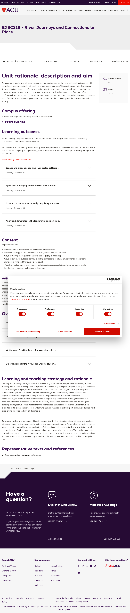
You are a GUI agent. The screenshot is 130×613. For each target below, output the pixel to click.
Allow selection (65, 331)
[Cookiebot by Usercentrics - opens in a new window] (109, 280)
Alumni (30, 2)
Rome (53, 570)
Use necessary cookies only (28, 331)
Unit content (74, 61)
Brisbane (38, 575)
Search (123, 10)
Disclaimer (30, 598)
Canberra (39, 580)
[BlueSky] (79, 572)
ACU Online (55, 580)
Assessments (96, 61)
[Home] (10, 10)
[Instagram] (83, 566)
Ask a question (55, 538)
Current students (94, 2)
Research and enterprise (95, 10)
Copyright (19, 598)
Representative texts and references (23, 455)
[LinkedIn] (87, 566)
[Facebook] (79, 566)
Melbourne (39, 585)
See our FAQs (96, 521)
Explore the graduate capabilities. (16, 159)
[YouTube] (91, 566)
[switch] (50, 314)
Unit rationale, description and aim (17, 61)
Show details (109, 323)
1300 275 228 (114, 538)
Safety (4, 602)
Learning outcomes (50, 61)
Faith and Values (8, 2)
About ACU (113, 10)
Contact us (124, 2)
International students (50, 10)
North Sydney (57, 566)
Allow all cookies (102, 331)
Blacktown (39, 570)
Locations (78, 10)
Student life (67, 10)
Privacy (41, 598)
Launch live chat (55, 521)
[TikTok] (95, 566)
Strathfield (55, 575)
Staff (114, 2)
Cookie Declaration (19, 299)
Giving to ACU (40, 2)
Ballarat (38, 566)
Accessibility (7, 598)
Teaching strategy (120, 61)
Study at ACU (32, 10)
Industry (21, 2)
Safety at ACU (54, 2)
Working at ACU (9, 570)
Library (107, 2)
